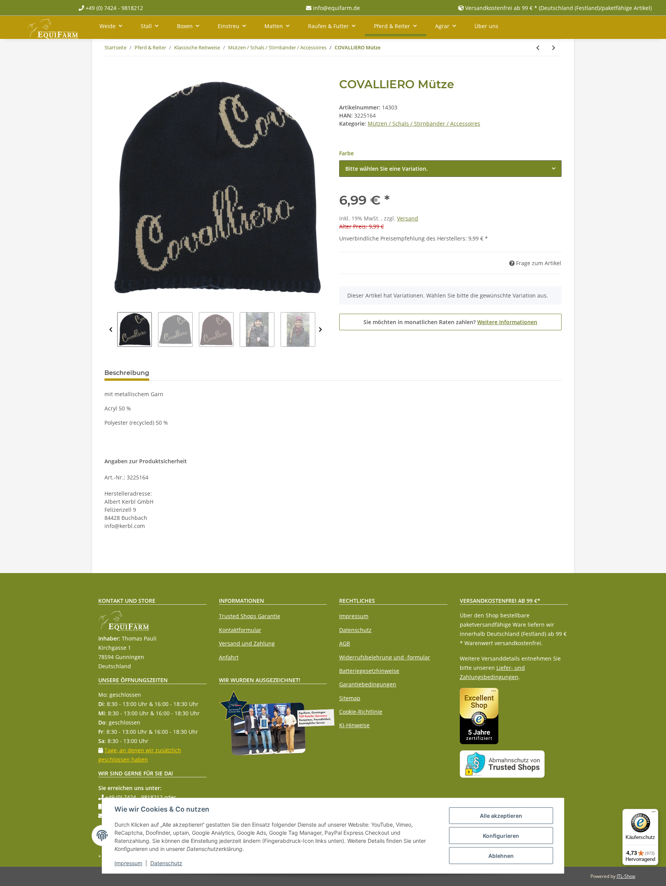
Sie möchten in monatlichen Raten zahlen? (450, 322)
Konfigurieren (501, 835)
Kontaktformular (240, 630)
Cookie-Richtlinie (360, 711)
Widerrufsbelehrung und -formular (384, 657)
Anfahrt (229, 657)
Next (320, 329)
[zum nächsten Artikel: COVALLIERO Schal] (554, 47)
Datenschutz (355, 630)
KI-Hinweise (354, 725)
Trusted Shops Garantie (249, 616)
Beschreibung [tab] (126, 373)
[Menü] (653, 813)
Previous (110, 329)
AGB (344, 643)
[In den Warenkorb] (110, 73)
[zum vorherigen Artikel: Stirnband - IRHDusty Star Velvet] (538, 47)
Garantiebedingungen (367, 684)
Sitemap (349, 698)
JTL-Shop (626, 876)
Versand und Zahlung (247, 643)
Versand (407, 218)
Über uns (486, 26)
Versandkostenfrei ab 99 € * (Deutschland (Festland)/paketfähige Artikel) (558, 8)
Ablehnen (501, 855)
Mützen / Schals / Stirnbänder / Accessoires (424, 123)
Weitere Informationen (507, 322)
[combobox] (450, 168)
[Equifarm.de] (52, 27)
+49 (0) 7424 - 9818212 (113, 8)
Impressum (353, 616)
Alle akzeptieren (501, 815)
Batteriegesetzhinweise (369, 670)
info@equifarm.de (335, 8)
